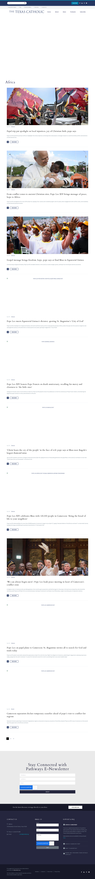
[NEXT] (13, 738)
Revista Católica (27, 7)
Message (38, 833)
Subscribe (83, 12)
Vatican (13, 126)
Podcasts (73, 12)
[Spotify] (86, 3)
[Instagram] (84, 3)
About (57, 12)
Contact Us (44, 7)
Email (37, 828)
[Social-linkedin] (82, 3)
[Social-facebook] (80, 3)
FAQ (20, 7)
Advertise (36, 7)
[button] (25, 3)
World (12, 709)
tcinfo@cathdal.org (24, 834)
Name (37, 822)
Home (49, 12)
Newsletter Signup (12, 7)
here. (64, 837)
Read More (14, 142)
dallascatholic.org (16, 870)
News (64, 12)
